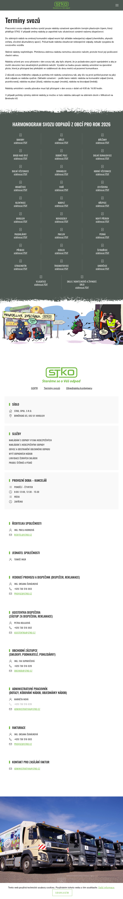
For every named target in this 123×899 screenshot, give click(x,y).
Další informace (106, 887)
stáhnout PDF (20, 142)
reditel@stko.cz (23, 534)
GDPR (34, 388)
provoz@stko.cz (23, 593)
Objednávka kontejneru (79, 388)
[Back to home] (61, 5)
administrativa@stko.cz (27, 709)
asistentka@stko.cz (25, 632)
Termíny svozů (52, 388)
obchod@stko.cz (23, 670)
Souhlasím (62, 892)
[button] (117, 5)
